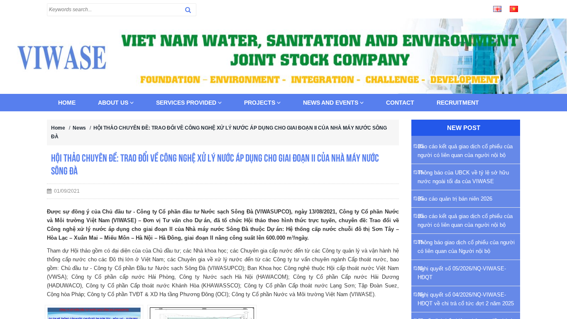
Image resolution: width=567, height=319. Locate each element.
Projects (260, 102)
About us (114, 102)
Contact (400, 102)
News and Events (331, 102)
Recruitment (458, 102)
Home (67, 102)
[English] (497, 8)
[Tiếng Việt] (514, 8)
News (79, 128)
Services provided (187, 102)
